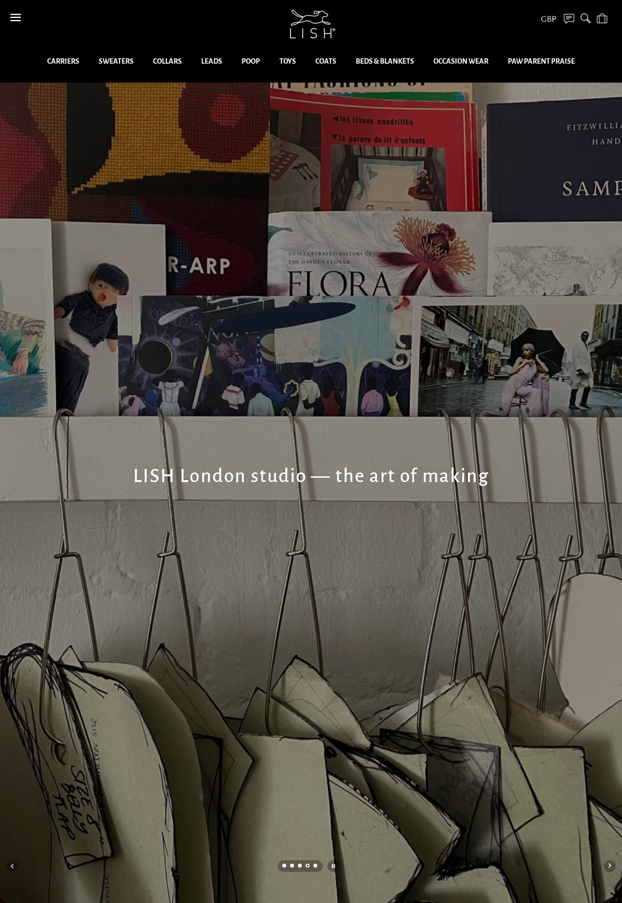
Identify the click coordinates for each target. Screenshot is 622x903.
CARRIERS (63, 61)
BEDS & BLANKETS (385, 61)
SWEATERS (116, 61)
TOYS (287, 61)
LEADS (211, 61)
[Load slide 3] (300, 866)
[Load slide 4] (308, 866)
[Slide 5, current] (315, 866)
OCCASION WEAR (460, 61)
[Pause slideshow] (333, 866)
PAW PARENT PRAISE (541, 61)
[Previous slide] (12, 866)
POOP (251, 61)
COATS (325, 61)
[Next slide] (610, 866)
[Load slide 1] (284, 866)
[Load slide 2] (292, 866)
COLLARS (167, 61)
